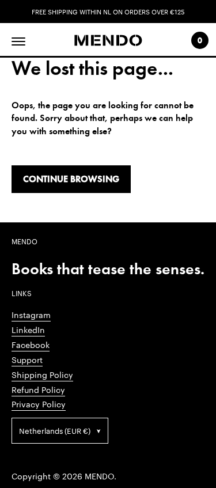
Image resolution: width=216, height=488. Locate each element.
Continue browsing (71, 179)
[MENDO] (108, 40)
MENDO (99, 476)
